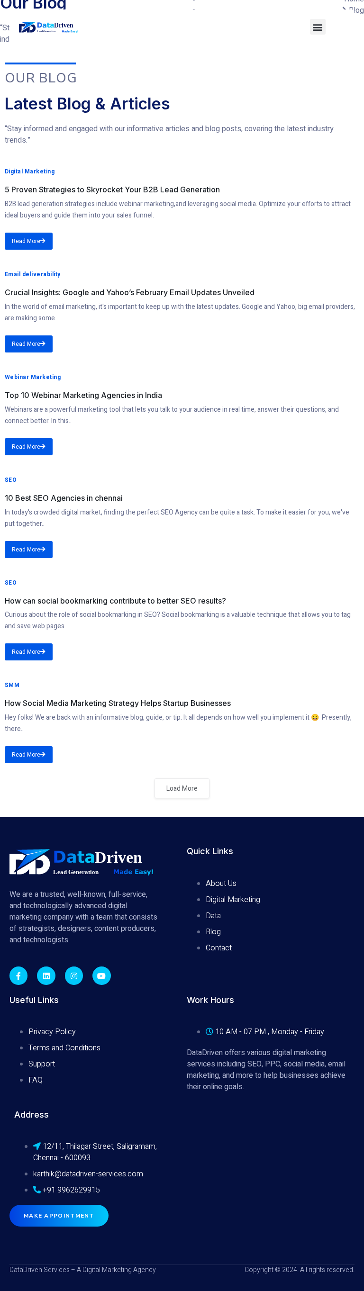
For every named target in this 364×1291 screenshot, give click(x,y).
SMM (12, 685)
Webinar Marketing (33, 377)
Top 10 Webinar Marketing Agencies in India (83, 395)
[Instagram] (74, 975)
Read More (26, 241)
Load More (182, 789)
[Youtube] (101, 975)
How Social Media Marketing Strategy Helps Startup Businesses (118, 703)
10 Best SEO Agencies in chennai (64, 498)
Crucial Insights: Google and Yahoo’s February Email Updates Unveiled (130, 292)
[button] (318, 27)
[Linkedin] (46, 975)
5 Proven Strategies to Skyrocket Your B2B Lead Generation (112, 189)
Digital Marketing (30, 171)
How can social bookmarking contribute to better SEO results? (115, 600)
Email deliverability (33, 274)
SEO (11, 480)
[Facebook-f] (18, 975)
